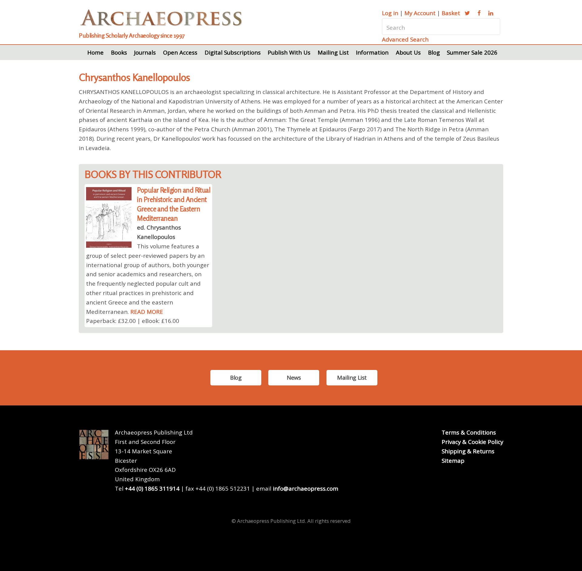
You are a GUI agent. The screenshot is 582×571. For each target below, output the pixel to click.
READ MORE (146, 311)
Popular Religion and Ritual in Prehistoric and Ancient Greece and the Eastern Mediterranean (173, 204)
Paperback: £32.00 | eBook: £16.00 (132, 320)
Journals (145, 52)
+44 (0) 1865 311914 (152, 488)
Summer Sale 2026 (472, 52)
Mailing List (333, 52)
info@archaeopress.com (305, 488)
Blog (434, 52)
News (294, 377)
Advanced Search (405, 39)
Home (95, 52)
